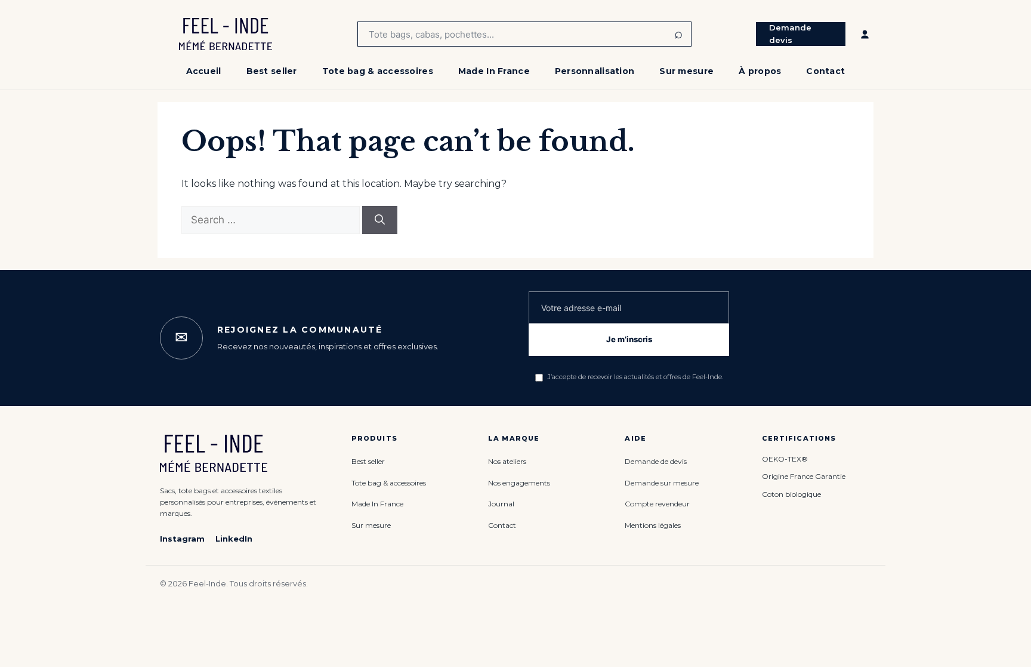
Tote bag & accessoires (377, 71)
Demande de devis (656, 461)
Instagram (182, 538)
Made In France (494, 71)
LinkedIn (233, 538)
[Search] (379, 220)
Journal (501, 503)
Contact (825, 71)
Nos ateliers (507, 461)
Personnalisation (594, 71)
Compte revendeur (657, 503)
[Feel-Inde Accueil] (225, 34)
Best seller (271, 71)
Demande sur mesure (662, 482)
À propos (760, 71)
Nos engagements (519, 482)
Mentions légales (653, 525)
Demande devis (790, 34)
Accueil (203, 71)
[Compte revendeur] (865, 34)
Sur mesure (686, 71)
